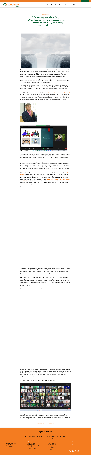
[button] (47, 5)
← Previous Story (41, 423)
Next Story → (51, 423)
